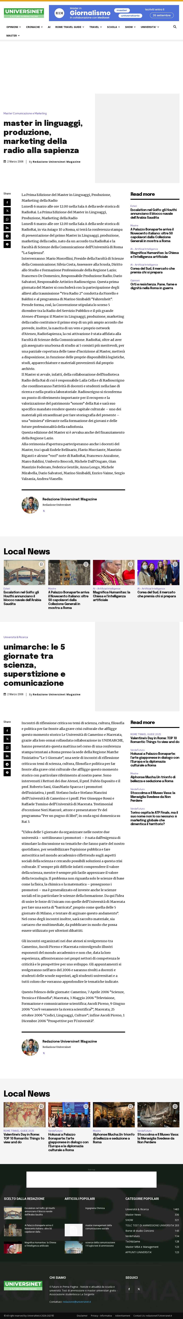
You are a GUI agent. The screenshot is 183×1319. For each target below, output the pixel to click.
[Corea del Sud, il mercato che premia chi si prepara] (158, 572)
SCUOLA (112, 27)
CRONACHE (33, 27)
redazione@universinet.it (77, 1301)
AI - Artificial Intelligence (144, 249)
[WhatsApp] (7, 219)
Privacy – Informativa (101, 1315)
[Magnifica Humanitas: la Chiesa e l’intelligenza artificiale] (114, 572)
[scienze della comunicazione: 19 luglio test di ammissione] (74, 1247)
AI (49, 27)
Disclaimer (82, 1315)
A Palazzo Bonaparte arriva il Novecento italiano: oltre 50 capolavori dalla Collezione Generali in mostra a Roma (68, 600)
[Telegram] (7, 236)
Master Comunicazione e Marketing (25, 113)
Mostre (134, 225)
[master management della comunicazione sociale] (74, 1230)
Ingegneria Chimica (95, 1208)
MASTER (11, 35)
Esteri (133, 206)
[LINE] (7, 244)
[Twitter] (7, 210)
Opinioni (135, 280)
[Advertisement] (91, 67)
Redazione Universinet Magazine (57, 161)
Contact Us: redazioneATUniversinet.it (152, 1315)
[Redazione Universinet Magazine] (30, 505)
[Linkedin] (7, 227)
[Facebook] (7, 202)
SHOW (129, 27)
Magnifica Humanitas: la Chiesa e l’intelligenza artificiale (111, 596)
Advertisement (122, 1315)
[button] (174, 27)
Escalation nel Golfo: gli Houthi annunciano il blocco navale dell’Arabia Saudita (153, 213)
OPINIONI (12, 27)
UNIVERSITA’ (148, 27)
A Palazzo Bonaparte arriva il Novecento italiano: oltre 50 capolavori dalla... (39, 1228)
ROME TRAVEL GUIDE (68, 27)
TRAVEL (94, 27)
